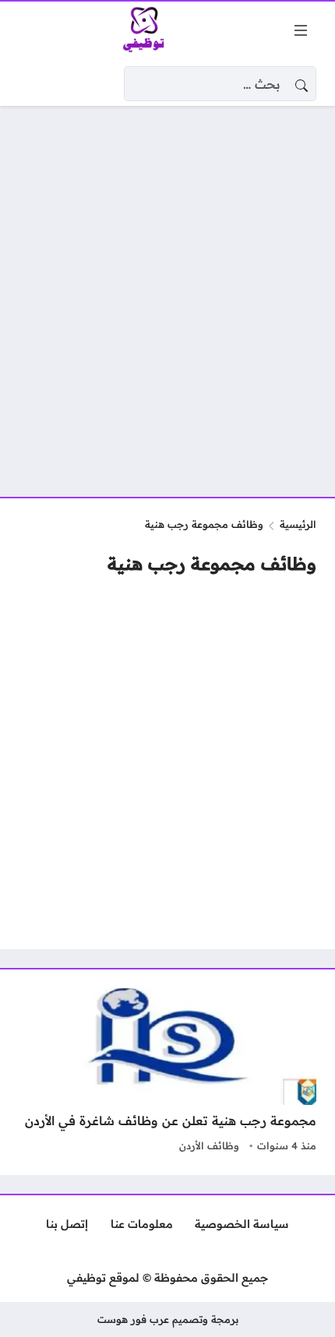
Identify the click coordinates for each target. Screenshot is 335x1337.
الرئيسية (298, 524)
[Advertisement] (167, 292)
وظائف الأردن (209, 1145)
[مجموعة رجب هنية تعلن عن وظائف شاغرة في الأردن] (167, 1072)
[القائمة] (300, 30)
